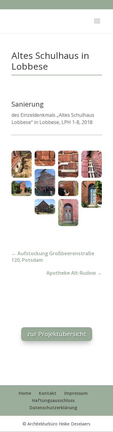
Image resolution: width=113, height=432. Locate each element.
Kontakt (47, 393)
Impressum (76, 393)
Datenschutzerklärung (53, 407)
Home (25, 393)
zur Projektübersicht (56, 334)
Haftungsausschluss (53, 400)
